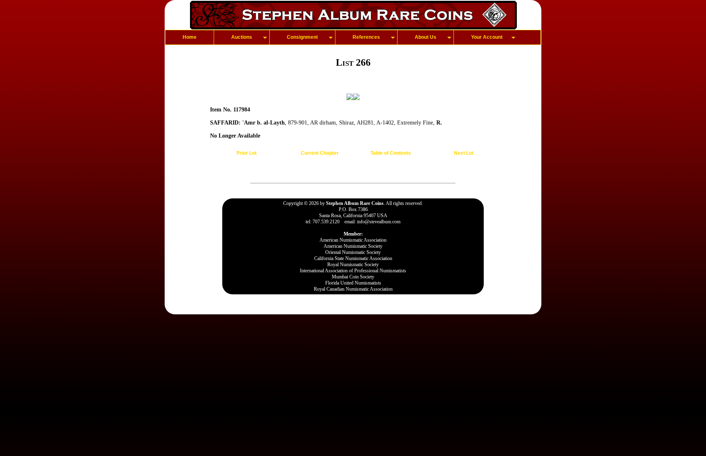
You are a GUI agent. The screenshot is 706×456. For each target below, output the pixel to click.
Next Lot (464, 153)
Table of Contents (391, 153)
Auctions (241, 37)
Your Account (487, 37)
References (366, 37)
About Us (425, 37)
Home (190, 37)
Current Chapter (320, 153)
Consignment (302, 37)
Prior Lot (247, 153)
